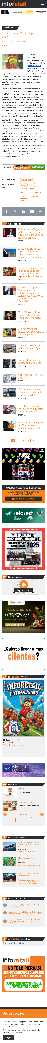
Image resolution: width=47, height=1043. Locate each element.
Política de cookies (17, 1032)
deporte (37, 192)
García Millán (26, 802)
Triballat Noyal (27, 189)
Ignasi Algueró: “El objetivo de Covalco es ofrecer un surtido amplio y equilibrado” (25, 913)
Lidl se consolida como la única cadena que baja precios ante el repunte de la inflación (24, 921)
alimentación (27, 180)
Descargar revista (24, 753)
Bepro (24, 200)
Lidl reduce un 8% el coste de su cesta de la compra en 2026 (25, 905)
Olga (23, 185)
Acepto (8, 1037)
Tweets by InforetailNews (14, 943)
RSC (22, 196)
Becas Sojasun (33, 196)
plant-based (26, 192)
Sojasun (30, 185)
